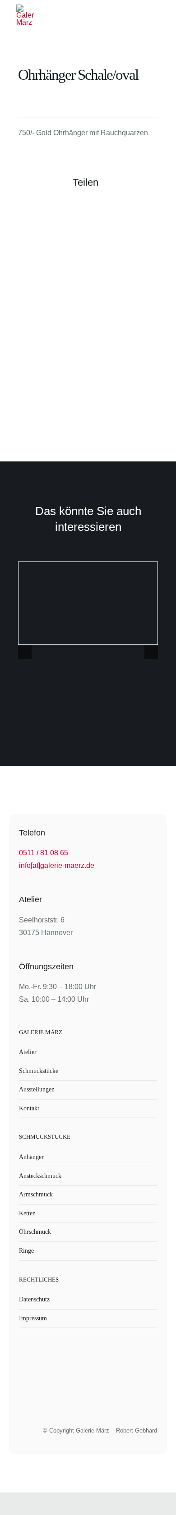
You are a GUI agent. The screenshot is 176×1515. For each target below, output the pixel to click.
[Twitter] (117, 211)
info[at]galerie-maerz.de (56, 865)
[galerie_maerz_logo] (25, 8)
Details (88, 604)
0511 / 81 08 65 (43, 853)
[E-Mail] (150, 211)
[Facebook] (101, 211)
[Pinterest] (133, 211)
